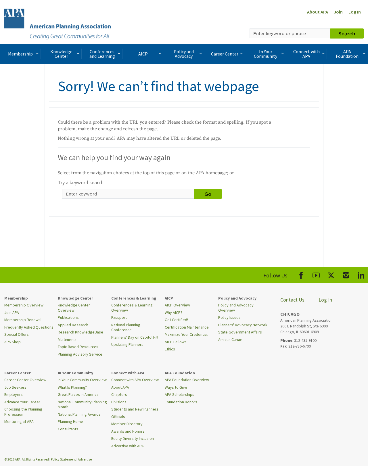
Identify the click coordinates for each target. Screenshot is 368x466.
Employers (13, 394)
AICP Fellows (176, 341)
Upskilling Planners (127, 344)
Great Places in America (78, 394)
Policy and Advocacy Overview (236, 307)
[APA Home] (57, 23)
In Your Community (265, 54)
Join (338, 12)
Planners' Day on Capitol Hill (134, 337)
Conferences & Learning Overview (132, 307)
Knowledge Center (61, 54)
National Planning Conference (125, 327)
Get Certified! (176, 319)
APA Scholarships (179, 394)
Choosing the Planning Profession (23, 411)
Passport (119, 317)
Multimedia (67, 339)
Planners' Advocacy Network (242, 324)
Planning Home (70, 421)
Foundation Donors (181, 401)
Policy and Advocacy (184, 54)
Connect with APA (306, 54)
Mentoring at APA (19, 421)
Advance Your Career (22, 401)
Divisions (118, 401)
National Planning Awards (79, 414)
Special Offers (16, 334)
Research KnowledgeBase (80, 332)
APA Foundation (347, 54)
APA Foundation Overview (187, 379)
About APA (317, 12)
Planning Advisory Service (80, 354)
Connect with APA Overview (135, 379)
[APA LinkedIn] (361, 274)
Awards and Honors (128, 431)
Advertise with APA (127, 445)
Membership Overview (23, 305)
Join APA (11, 312)
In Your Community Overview (82, 379)
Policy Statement (63, 459)
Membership (20, 54)
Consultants (68, 429)
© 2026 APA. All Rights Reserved (26, 459)
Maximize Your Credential (186, 334)
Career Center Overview (25, 379)
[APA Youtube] (316, 274)
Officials (118, 416)
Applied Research (73, 324)
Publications (68, 317)
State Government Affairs (240, 332)
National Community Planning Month (82, 404)
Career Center (224, 54)
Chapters (119, 394)
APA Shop (12, 341)
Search (346, 33)
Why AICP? (173, 312)
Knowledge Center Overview (74, 307)
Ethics (170, 349)
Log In (354, 12)
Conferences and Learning (102, 54)
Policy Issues (229, 317)
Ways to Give (176, 387)
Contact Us (292, 299)
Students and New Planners (134, 409)
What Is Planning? (72, 387)
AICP (143, 54)
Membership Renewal (22, 319)
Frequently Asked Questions (28, 327)
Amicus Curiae (230, 339)
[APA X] (331, 274)
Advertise (85, 459)
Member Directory (127, 423)
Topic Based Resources (78, 346)
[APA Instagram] (346, 274)
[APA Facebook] (301, 274)
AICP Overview (177, 305)
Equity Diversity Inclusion (132, 438)
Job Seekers (15, 387)
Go (207, 194)
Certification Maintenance (187, 327)
